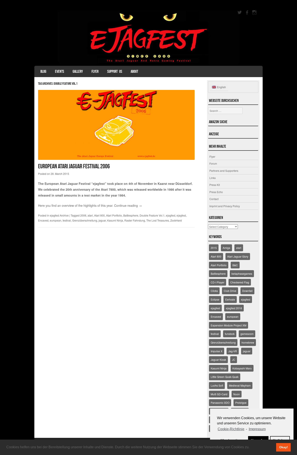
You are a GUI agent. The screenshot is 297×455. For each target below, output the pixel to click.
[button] (251, 447)
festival (67, 220)
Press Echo (216, 192)
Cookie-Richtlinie (231, 429)
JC (233, 359)
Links (212, 178)
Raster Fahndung (134, 220)
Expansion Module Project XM (228, 325)
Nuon (236, 394)
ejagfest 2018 (234, 308)
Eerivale (230, 299)
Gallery (78, 71)
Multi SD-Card (219, 394)
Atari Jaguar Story (237, 256)
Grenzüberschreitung (84, 220)
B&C (235, 265)
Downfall (247, 291)
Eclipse (215, 299)
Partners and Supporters (223, 170)
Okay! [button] (283, 447)
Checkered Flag (239, 282)
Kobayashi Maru (242, 368)
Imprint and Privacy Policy (224, 206)
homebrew (248, 342)
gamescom (247, 334)
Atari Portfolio (114, 215)
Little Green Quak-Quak (225, 377)
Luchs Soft (217, 385)
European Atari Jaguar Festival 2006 (74, 166)
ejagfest (170, 215)
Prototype (241, 402)
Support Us (114, 71)
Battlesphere (130, 215)
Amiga (226, 248)
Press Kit (214, 185)
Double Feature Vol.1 (152, 215)
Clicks (214, 291)
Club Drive (230, 291)
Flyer (95, 71)
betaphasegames (242, 273)
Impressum (257, 429)
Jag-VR (232, 351)
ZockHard (176, 220)
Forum (213, 163)
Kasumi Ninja (115, 220)
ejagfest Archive (59, 215)
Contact (214, 199)
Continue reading (128, 205)
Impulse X (216, 351)
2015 (214, 248)
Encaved (43, 220)
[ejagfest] (148, 37)
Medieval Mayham (240, 385)
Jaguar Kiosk (218, 359)
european (55, 220)
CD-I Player (217, 282)
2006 (83, 215)
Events (59, 71)
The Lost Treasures (157, 220)
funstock (230, 334)
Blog (43, 71)
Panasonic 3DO (220, 402)
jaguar (102, 220)
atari (90, 215)
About (134, 71)
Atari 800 (99, 215)
